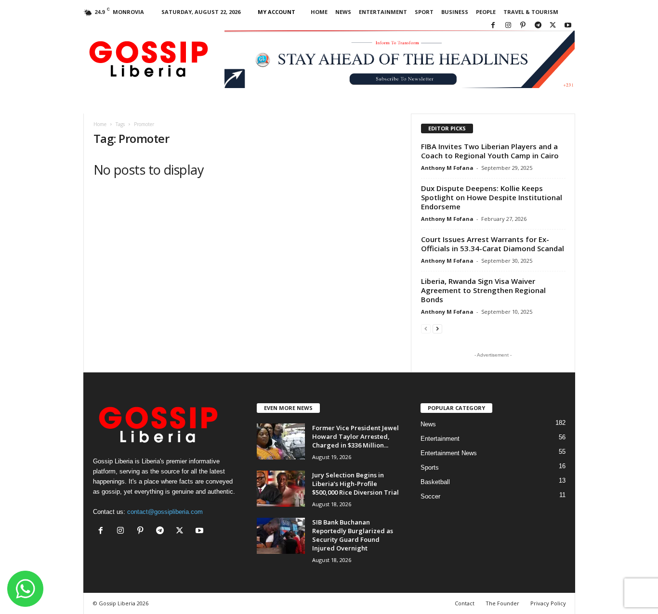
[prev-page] (426, 328)
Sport (424, 11)
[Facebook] (493, 26)
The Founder (502, 603)
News (343, 11)
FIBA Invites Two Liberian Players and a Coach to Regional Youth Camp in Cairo (490, 150)
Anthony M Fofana (447, 167)
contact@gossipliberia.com (165, 511)
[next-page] (437, 328)
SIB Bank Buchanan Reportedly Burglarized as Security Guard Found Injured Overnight (352, 535)
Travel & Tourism (530, 11)
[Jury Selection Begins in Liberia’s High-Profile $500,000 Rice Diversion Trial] (281, 489)
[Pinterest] (523, 26)
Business (454, 11)
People (486, 11)
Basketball (435, 482)
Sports (430, 467)
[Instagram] (508, 26)
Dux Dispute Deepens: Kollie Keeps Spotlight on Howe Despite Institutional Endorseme (491, 197)
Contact (464, 603)
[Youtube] (568, 26)
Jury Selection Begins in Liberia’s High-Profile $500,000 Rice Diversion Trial (355, 484)
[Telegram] (538, 26)
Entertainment (383, 11)
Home (319, 11)
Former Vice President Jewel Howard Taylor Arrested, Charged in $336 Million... (355, 436)
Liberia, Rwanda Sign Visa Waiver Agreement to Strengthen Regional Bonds (483, 290)
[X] (553, 26)
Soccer (430, 496)
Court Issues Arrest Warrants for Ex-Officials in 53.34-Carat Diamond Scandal (492, 243)
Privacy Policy (548, 603)
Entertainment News (449, 453)
